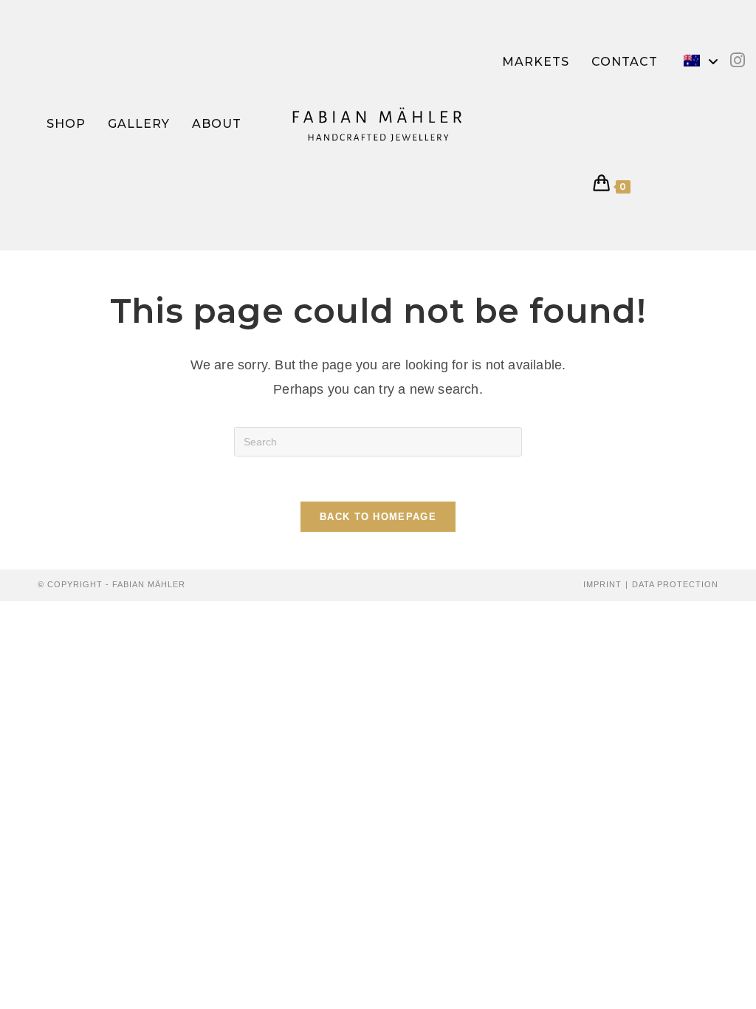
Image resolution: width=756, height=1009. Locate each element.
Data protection (675, 584)
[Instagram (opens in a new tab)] (737, 60)
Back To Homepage (378, 516)
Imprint (602, 584)
